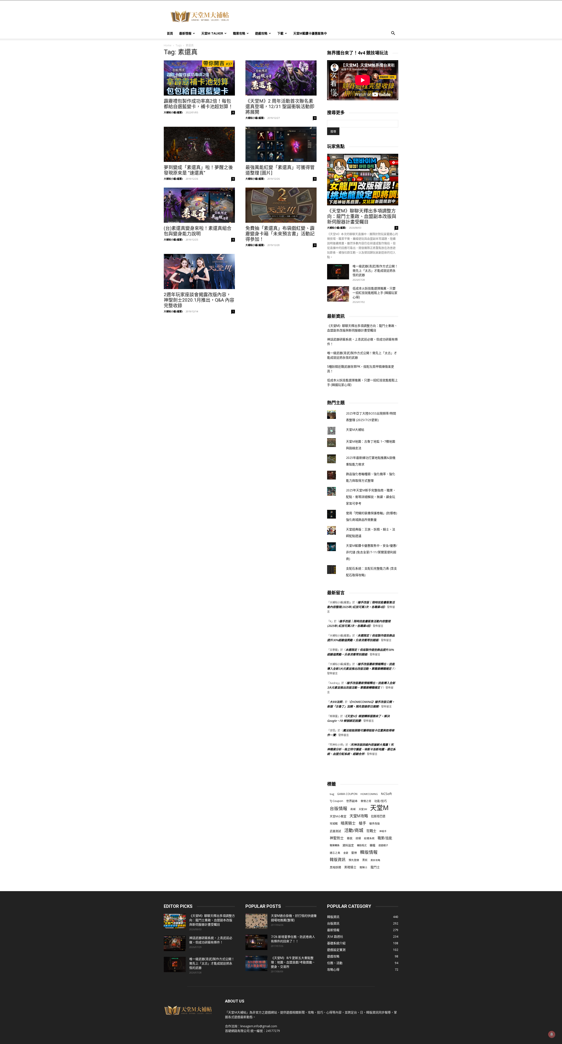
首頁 (170, 33)
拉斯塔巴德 (378, 816)
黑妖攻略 (375, 860)
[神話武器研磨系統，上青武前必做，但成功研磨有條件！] (175, 943)
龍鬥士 (375, 867)
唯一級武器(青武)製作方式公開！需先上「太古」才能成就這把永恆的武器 (375, 270)
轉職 (372, 845)
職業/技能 (385, 838)
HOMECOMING (369, 794)
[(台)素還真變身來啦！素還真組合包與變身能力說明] (199, 205)
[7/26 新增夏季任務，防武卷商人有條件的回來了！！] (256, 942)
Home (167, 45)
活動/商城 (353, 830)
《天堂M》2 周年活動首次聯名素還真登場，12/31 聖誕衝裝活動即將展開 (279, 106)
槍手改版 (374, 823)
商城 (353, 809)
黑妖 (364, 860)
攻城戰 (334, 823)
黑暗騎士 (350, 867)
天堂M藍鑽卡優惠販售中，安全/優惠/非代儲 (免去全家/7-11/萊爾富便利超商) (371, 552)
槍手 (362, 823)
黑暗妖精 (335, 867)
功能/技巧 (380, 801)
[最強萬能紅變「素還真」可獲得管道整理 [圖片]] (281, 144)
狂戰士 (371, 831)
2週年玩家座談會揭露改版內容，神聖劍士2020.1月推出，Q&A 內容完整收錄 (199, 300)
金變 (345, 852)
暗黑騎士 (348, 823)
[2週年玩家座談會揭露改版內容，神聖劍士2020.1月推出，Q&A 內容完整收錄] (199, 271)
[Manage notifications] (551, 1034)
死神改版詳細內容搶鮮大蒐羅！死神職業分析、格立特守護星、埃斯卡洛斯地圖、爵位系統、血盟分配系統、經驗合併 (361, 749)
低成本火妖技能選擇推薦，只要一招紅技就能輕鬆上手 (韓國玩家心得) (375, 293)
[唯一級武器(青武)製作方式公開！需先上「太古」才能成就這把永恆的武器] (338, 271)
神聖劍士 (337, 838)
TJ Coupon (336, 801)
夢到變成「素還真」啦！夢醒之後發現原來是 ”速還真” (198, 170)
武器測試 (335, 831)
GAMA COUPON (347, 794)
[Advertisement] (318, 16)
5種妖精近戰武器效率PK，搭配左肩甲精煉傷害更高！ (360, 369)
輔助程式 (362, 845)
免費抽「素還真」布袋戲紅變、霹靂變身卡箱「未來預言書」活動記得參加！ (280, 234)
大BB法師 (336, 702)
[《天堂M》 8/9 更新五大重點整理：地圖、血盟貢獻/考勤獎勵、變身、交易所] (256, 963)
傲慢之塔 (366, 801)
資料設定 (348, 845)
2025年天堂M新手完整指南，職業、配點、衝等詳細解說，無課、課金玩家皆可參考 (371, 496)
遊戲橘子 (383, 845)
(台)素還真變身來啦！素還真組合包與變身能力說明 (197, 231)
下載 (280, 33)
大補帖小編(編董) (173, 112)
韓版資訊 (338, 859)
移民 (350, 838)
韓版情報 (369, 852)
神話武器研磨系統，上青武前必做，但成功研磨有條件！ (362, 342)
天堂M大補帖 (355, 429)
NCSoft (386, 793)
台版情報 (338, 808)
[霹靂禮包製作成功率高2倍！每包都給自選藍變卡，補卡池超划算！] (199, 78)
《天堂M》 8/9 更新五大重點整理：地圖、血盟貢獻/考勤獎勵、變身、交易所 (293, 962)
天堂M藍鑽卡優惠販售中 (310, 33)
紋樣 (358, 838)
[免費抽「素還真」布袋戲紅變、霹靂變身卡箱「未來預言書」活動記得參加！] (281, 205)
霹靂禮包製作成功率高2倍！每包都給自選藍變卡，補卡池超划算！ (198, 103)
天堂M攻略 (358, 816)
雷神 (354, 853)
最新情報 (185, 33)
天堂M (379, 807)
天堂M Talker (212, 33)
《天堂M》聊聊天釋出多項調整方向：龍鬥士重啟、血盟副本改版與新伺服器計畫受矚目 (361, 216)
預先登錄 (354, 860)
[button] (393, 34)
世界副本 (352, 801)
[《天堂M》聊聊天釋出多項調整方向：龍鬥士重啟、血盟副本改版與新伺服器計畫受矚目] (362, 179)
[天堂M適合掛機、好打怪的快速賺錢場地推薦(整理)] (256, 921)
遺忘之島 (335, 852)
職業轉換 (334, 845)
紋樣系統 (369, 838)
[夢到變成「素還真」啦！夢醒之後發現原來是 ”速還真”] (199, 144)
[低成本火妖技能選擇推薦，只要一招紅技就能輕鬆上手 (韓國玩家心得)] (338, 294)
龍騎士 (363, 867)
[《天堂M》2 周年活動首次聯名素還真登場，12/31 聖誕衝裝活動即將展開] (281, 78)
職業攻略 (239, 33)
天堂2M (363, 809)
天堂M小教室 (338, 816)
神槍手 (383, 831)
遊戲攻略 (261, 33)
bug (332, 794)
